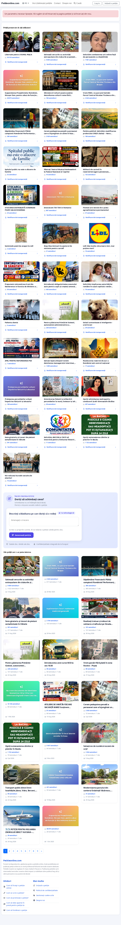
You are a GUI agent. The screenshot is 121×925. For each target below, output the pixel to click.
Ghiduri (7, 881)
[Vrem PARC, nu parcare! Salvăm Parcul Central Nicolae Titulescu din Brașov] (99, 87)
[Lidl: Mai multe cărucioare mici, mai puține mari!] (99, 240)
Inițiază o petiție (111, 3)
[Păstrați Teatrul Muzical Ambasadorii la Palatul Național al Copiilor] (60, 164)
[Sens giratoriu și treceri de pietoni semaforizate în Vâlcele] (21, 432)
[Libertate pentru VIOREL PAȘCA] (21, 48)
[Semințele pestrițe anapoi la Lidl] (21, 239)
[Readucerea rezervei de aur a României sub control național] (99, 355)
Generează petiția (23, 535)
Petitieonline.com (10, 3)
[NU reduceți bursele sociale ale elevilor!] (21, 470)
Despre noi (67, 3)
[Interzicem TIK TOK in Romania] (60, 201)
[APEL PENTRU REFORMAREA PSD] (21, 354)
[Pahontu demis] (21, 316)
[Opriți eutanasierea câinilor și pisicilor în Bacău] (99, 432)
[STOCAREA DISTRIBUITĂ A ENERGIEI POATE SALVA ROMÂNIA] (21, 202)
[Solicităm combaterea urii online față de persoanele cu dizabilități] (99, 49)
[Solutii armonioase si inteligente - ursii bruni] (99, 317)
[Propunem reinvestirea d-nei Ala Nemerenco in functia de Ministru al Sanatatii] (21, 279)
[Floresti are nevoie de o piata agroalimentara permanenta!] (99, 202)
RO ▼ (27, 3)
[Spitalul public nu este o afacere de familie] (21, 164)
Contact (57, 3)
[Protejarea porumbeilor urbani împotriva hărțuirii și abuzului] (21, 393)
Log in (97, 3)
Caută (78, 3)
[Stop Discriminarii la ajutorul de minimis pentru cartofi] (60, 241)
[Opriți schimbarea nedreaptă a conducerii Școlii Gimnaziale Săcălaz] (99, 393)
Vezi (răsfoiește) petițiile (42, 3)
